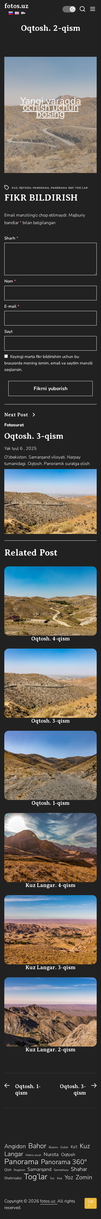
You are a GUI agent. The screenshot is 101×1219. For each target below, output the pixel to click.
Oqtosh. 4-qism (50, 639)
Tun (52, 1178)
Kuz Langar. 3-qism (50, 967)
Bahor (37, 1146)
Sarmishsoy (61, 1170)
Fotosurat (14, 425)
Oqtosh (25, 188)
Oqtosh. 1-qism (50, 803)
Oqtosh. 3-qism (33, 436)
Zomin (84, 1177)
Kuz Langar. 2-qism (50, 1050)
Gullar (64, 1147)
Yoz (69, 1177)
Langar (13, 1154)
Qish (7, 1169)
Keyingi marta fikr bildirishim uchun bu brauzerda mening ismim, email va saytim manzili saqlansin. (48, 363)
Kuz (15, 188)
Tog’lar (81, 188)
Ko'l (74, 1147)
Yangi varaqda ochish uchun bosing (50, 107)
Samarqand (39, 1169)
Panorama (41, 188)
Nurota (51, 1154)
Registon (19, 1170)
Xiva (59, 1178)
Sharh (11, 238)
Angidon (15, 1146)
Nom (10, 281)
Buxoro (53, 1147)
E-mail (11, 306)
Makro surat (33, 1155)
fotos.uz (16, 5)
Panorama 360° (62, 188)
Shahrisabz (13, 1178)
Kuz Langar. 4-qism (50, 885)
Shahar (79, 1169)
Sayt (8, 331)
